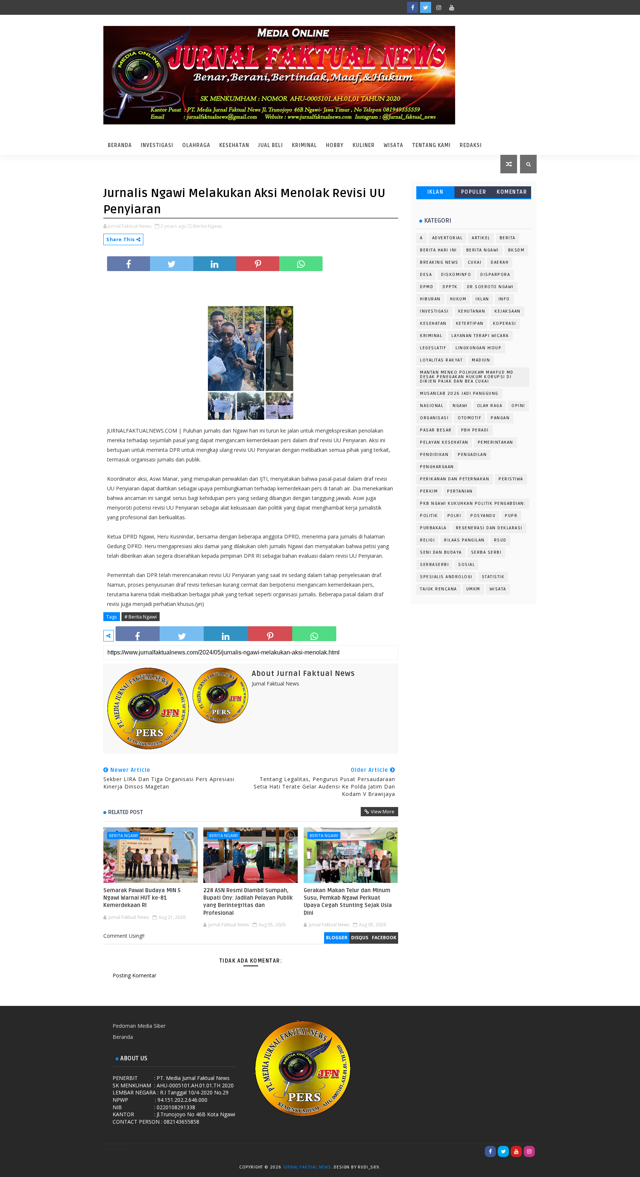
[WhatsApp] (464, 7)
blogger (336, 937)
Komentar (512, 192)
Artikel (481, 238)
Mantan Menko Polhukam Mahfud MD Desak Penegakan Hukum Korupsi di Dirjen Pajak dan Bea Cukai (467, 377)
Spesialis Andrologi (446, 577)
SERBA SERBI (486, 552)
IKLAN (435, 192)
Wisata (393, 145)
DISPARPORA (495, 274)
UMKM (473, 589)
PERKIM (429, 491)
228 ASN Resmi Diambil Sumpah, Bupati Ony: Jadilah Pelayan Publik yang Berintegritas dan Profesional (248, 901)
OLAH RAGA (490, 406)
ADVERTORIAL (447, 238)
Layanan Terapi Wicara (480, 336)
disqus (359, 937)
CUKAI (475, 262)
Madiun (481, 360)
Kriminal (304, 145)
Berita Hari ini (438, 250)
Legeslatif (433, 348)
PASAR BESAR (436, 430)
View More (382, 811)
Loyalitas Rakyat (441, 360)
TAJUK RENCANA (438, 589)
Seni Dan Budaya (441, 552)
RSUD (500, 540)
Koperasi (504, 323)
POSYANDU (483, 516)
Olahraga (196, 145)
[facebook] (412, 7)
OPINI (518, 406)
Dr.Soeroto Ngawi (490, 287)
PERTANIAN (460, 491)
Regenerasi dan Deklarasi (489, 528)
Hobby (335, 145)
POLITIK (429, 516)
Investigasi (157, 145)
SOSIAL (466, 564)
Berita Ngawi (123, 835)
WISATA (498, 589)
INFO (504, 299)
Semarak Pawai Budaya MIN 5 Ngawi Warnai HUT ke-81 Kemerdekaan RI (141, 898)
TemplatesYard (389, 1168)
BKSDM (516, 250)
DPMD (426, 287)
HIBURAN (430, 299)
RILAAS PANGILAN (464, 540)
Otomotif (469, 418)
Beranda (120, 145)
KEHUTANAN (472, 311)
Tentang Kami (431, 145)
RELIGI (427, 540)
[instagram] (438, 7)
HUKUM (458, 299)
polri (454, 516)
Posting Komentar (134, 975)
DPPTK (450, 287)
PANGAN (500, 418)
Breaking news (439, 262)
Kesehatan (234, 145)
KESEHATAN (433, 323)
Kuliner (364, 145)
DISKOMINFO (456, 274)
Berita (508, 238)
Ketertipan (470, 323)
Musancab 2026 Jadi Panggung (459, 393)
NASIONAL (431, 406)
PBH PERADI (475, 430)
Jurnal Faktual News (307, 1167)
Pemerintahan (495, 442)
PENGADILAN (472, 454)
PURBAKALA (433, 528)
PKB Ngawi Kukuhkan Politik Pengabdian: (473, 503)
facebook (384, 937)
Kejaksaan (507, 311)
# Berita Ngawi (140, 616)
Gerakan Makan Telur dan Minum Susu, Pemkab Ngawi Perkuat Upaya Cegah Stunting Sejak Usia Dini (348, 901)
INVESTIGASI (434, 311)
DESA (426, 274)
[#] (477, 7)
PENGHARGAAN (437, 467)
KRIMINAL (431, 336)
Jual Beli (270, 145)
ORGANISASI (434, 418)
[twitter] (425, 7)
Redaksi (471, 145)
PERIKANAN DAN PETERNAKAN (454, 479)
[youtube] (451, 7)
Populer (474, 192)
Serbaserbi (434, 564)
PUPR (511, 516)
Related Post (125, 812)
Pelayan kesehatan (444, 442)
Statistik (493, 577)
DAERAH (500, 262)
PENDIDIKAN (434, 454)
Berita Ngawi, (208, 226)
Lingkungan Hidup (478, 348)
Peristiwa (511, 479)
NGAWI (460, 406)
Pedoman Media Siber (139, 1025)
